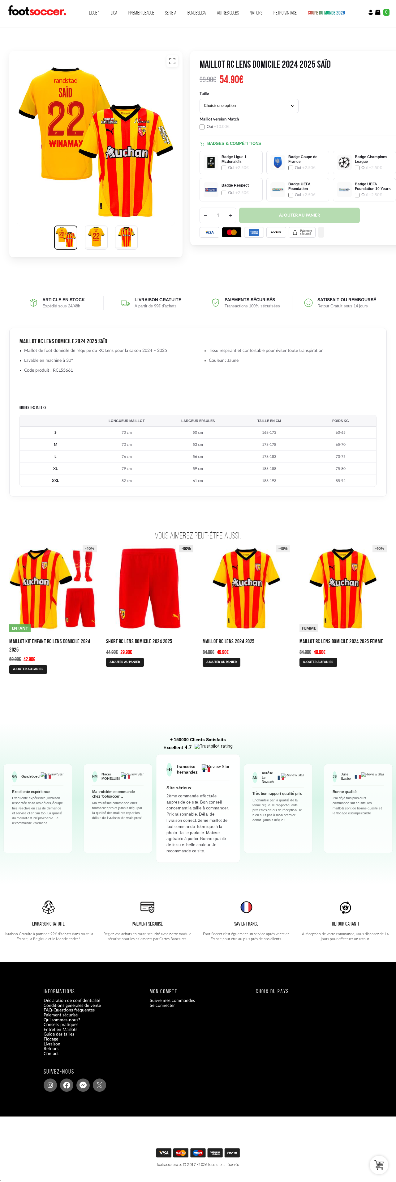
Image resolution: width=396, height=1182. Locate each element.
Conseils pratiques (61, 1025)
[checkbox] (231, 123)
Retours (51, 1049)
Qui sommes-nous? (62, 1020)
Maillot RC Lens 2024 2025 (229, 641)
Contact (51, 1053)
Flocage (51, 1039)
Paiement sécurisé (61, 1015)
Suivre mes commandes (172, 1000)
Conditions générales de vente (72, 1005)
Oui (218, 127)
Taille (204, 94)
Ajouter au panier (299, 215)
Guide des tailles (59, 1034)
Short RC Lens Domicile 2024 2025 (139, 641)
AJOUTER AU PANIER (28, 669)
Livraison (52, 1044)
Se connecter (162, 1005)
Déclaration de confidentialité (72, 1000)
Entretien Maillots (60, 1029)
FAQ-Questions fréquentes (69, 1010)
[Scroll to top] (200, 1155)
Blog (48, 1058)
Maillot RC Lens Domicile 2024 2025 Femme (341, 641)
